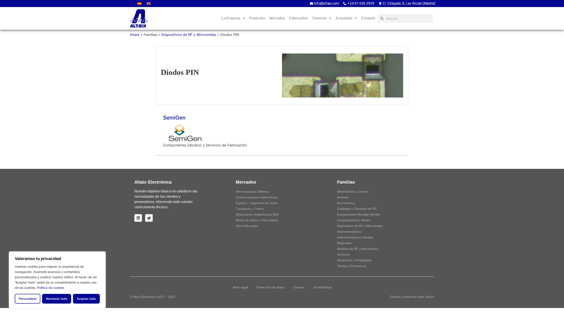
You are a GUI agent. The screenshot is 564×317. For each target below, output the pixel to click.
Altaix (134, 34)
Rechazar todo (56, 298)
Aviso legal (240, 287)
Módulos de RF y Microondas (357, 249)
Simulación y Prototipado (354, 260)
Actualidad (344, 18)
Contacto (368, 18)
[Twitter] (149, 218)
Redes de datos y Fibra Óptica (257, 220)
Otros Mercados (247, 226)
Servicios (343, 254)
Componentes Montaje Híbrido (358, 214)
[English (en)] (149, 3)
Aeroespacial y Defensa (252, 191)
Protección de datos (270, 287)
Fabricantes (298, 18)
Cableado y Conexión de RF (357, 208)
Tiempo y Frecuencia (351, 266)
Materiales (344, 243)
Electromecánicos (349, 231)
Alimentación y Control (352, 191)
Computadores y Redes (353, 220)
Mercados (277, 18)
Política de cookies (50, 287)
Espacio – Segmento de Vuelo (257, 203)
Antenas (343, 197)
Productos (257, 18)
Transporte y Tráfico (250, 208)
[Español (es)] (139, 3)
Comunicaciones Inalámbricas (257, 197)
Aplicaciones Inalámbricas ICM (257, 214)
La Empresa (230, 18)
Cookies (298, 287)
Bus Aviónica (346, 203)
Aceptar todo (86, 298)
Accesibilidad (322, 287)
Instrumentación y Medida (355, 237)
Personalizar (28, 298)
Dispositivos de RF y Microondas (188, 34)
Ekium (429, 297)
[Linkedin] (138, 218)
